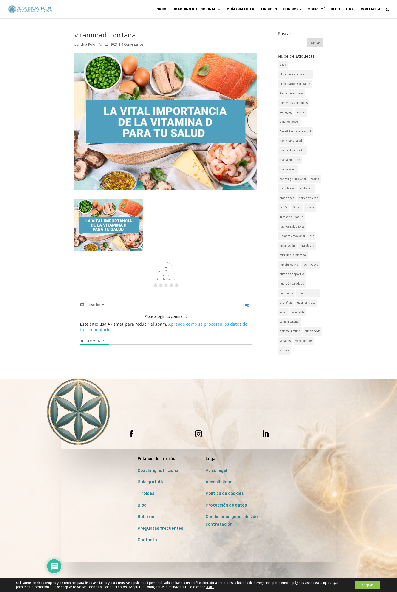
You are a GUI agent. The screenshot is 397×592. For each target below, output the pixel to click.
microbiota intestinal (293, 255)
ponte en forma (308, 293)
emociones (287, 198)
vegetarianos (303, 341)
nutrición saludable (292, 283)
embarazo (307, 188)
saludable (298, 312)
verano (284, 350)
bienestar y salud (291, 141)
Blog (142, 505)
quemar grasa (306, 303)
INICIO (160, 9)
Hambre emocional (292, 236)
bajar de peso (289, 122)
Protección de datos (226, 505)
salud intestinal (289, 322)
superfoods (312, 331)
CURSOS (290, 9)
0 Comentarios (132, 44)
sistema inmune (290, 331)
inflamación (287, 246)
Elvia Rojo (87, 44)
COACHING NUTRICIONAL (194, 9)
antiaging (286, 112)
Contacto (147, 539)
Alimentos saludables (294, 103)
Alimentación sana (291, 93)
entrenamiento (308, 198)
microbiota (307, 246)
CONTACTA (370, 9)
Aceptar (367, 585)
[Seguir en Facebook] (131, 434)
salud (283, 312)
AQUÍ (334, 583)
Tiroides (146, 493)
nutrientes (286, 293)
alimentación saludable (295, 84)
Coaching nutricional (159, 470)
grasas (310, 207)
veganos (285, 341)
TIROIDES (268, 9)
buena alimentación (292, 150)
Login (246, 304)
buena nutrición (290, 160)
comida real (287, 188)
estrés (284, 207)
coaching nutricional (293, 179)
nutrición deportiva (292, 274)
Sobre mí (147, 516)
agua (283, 65)
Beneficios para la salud (295, 131)
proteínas (286, 303)
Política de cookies (225, 493)
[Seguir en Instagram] (198, 434)
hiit (312, 236)
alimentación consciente (295, 74)
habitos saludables (292, 226)
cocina (315, 179)
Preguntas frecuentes (160, 528)
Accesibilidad (219, 481)
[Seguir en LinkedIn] (265, 434)
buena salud (288, 169)
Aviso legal (216, 470)
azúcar (300, 112)
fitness (296, 207)
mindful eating (289, 265)
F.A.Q (350, 9)
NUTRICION (310, 265)
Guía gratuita (240, 9)
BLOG (335, 9)
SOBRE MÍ (316, 9)
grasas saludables (291, 217)
